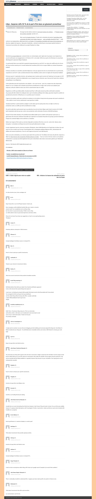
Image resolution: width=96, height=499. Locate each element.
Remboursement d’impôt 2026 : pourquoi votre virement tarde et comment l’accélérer (78, 15)
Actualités (8, 4)
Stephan (13, 365)
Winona (12, 234)
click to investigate (15, 321)
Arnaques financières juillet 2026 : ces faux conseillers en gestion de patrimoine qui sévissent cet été (77, 19)
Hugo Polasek (14, 461)
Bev (11, 246)
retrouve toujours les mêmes (45, 32)
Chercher (86, 9)
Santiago (13, 426)
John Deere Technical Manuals (18, 348)
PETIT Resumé (70, 68)
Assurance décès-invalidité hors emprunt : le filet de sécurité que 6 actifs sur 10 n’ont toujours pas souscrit (78, 24)
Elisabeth (69, 72)
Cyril (12, 336)
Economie (35, 4)
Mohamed (13, 484)
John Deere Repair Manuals (17, 472)
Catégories (70, 48)
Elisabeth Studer (20, 27)
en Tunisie (31, 41)
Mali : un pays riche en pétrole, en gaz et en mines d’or (78, 56)
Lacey (12, 223)
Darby (12, 269)
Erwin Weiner (14, 414)
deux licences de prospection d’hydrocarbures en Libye (25, 136)
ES (67, 62)
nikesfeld (69, 58)
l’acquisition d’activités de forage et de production (49, 41)
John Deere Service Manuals (17, 399)
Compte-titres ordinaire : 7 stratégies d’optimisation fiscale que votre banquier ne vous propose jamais (78, 28)
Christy (12, 437)
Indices (42, 4)
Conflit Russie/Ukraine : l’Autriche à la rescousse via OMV (22, 156)
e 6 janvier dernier (30, 37)
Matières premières (29, 169)
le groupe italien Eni (16, 56)
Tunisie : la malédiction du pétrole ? (15, 154)
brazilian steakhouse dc (16, 304)
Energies (61, 4)
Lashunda (13, 257)
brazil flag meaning (15, 280)
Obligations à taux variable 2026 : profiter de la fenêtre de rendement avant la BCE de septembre (77, 37)
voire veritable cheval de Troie (51, 39)
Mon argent (18, 4)
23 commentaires (29, 27)
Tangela (12, 376)
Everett (12, 388)
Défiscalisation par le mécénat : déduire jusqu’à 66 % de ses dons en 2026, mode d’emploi (78, 41)
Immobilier (26, 4)
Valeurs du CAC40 (51, 4)
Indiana (12, 449)
